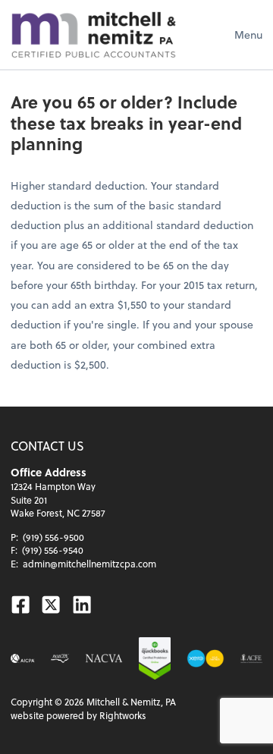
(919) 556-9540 (52, 550)
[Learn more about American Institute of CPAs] (23, 658)
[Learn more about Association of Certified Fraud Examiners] (251, 658)
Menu (248, 34)
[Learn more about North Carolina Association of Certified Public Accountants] (60, 658)
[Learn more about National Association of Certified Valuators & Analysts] (104, 658)
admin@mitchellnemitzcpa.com (89, 563)
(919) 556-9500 (53, 537)
